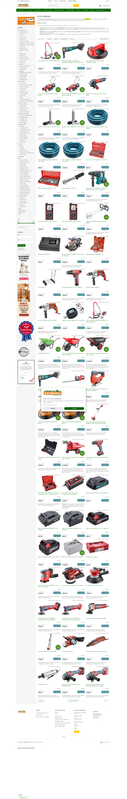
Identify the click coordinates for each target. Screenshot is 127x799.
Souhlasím (74, 408)
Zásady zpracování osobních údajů (51, 405)
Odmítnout (50, 402)
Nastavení (53, 408)
